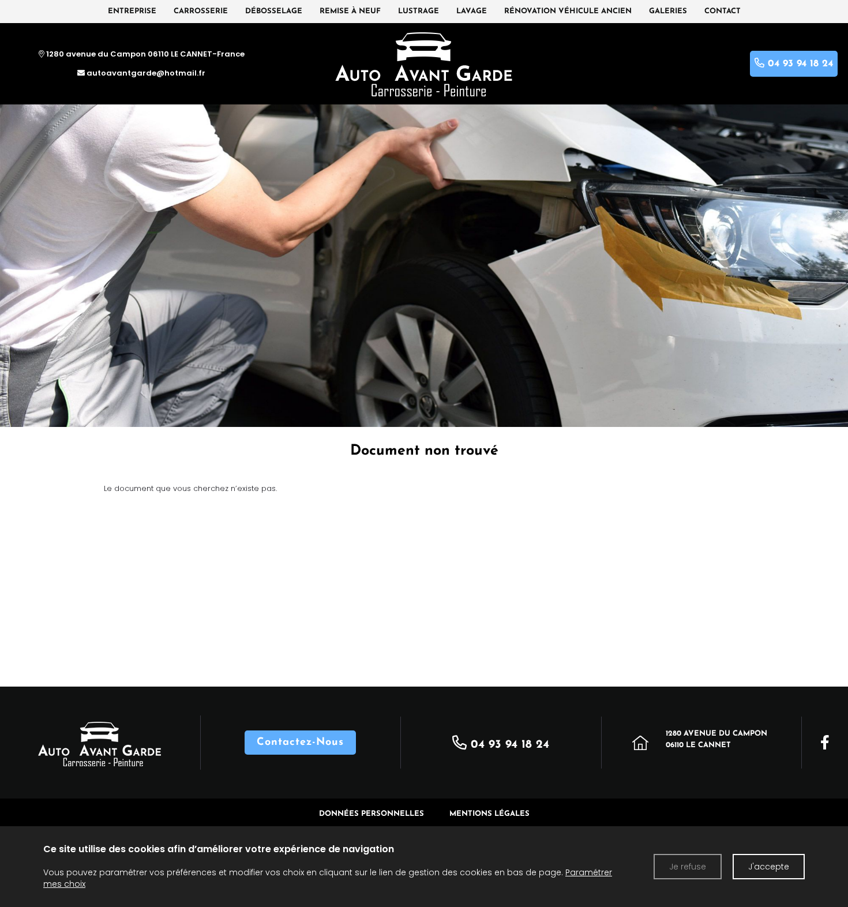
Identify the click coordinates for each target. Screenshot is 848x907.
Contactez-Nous (300, 742)
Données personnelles (371, 814)
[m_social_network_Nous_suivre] (825, 742)
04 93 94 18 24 (508, 745)
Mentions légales (489, 814)
